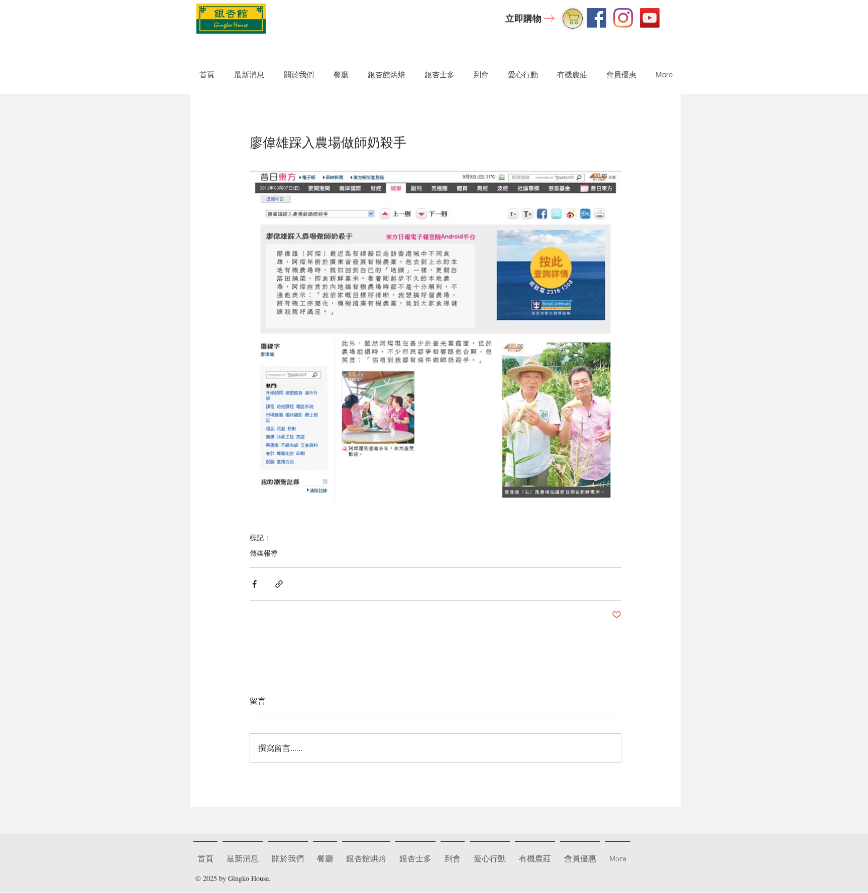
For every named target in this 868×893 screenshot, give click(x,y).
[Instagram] (623, 18)
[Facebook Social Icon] (596, 18)
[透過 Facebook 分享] (254, 584)
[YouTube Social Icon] (650, 18)
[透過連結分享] (279, 584)
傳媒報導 (264, 553)
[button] (296, 74)
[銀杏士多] (573, 19)
